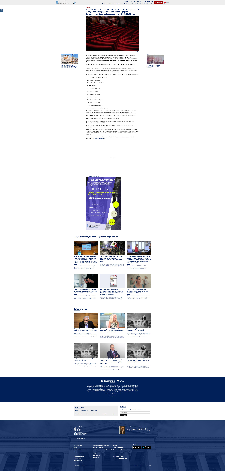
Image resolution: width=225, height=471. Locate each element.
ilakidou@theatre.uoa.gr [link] (124, 137)
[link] (1, 10)
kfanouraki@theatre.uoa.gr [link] (98, 138)
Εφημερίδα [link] (136, 1)
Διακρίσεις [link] (132, 3)
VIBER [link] (113, 414)
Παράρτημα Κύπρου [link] (128, 1)
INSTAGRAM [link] (96, 414)
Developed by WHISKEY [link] (147, 465)
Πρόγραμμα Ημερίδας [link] (91, 176)
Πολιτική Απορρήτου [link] (138, 465)
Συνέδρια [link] (126, 3)
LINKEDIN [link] (104, 414)
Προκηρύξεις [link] (150, 3)
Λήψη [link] (98, 176)
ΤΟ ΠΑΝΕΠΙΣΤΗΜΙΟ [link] (158, 2)
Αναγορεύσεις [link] (113, 3)
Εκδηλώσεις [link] (120, 3)
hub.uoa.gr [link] (135, 444)
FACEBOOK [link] (78, 414)
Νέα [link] (103, 3)
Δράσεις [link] (107, 3)
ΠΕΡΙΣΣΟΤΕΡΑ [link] (112, 396)
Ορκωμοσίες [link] (143, 3)
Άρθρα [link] (137, 3)
